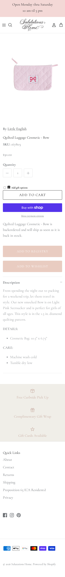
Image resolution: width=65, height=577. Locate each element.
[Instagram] (12, 515)
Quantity (9, 164)
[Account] (53, 25)
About (7, 459)
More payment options (32, 215)
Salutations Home (21, 564)
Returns (8, 475)
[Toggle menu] (4, 25)
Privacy (8, 497)
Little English (17, 129)
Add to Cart (32, 195)
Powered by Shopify (44, 564)
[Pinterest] (19, 515)
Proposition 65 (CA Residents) (24, 490)
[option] (32, 78)
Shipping (9, 482)
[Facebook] (5, 515)
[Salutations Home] (32, 25)
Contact (8, 467)
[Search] (12, 25)
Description (11, 282)
